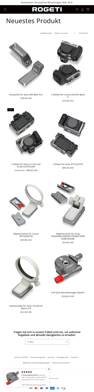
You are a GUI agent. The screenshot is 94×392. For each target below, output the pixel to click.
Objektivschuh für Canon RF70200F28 (26, 235)
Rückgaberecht (63, 357)
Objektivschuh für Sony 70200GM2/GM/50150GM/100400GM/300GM (68, 236)
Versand (51, 357)
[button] (5, 9)
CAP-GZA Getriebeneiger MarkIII (68, 292)
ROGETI (43, 378)
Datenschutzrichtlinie (61, 362)
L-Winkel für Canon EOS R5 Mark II (68, 95)
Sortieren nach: (46, 33)
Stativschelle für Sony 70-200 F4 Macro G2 (26, 307)
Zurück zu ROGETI (21, 357)
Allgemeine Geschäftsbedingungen (36, 362)
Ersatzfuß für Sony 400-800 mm (26, 94)
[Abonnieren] (66, 342)
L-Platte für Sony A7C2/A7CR (68, 164)
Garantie (74, 357)
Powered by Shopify (52, 378)
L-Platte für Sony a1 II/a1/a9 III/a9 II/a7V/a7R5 (26, 165)
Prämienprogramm (38, 357)
